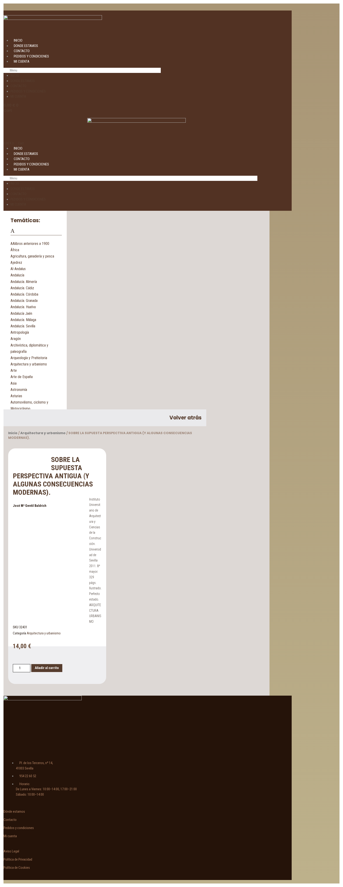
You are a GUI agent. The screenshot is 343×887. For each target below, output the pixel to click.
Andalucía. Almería (23, 281)
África (14, 250)
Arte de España (21, 377)
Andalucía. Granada (24, 300)
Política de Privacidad (18, 859)
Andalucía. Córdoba (24, 294)
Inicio (18, 40)
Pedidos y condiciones (31, 56)
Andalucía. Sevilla (22, 326)
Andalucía (17, 275)
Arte (13, 370)
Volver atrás (185, 417)
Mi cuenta (21, 61)
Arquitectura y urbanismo (28, 364)
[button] (82, 70)
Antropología (19, 332)
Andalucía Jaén (21, 313)
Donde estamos (26, 46)
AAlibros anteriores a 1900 (29, 243)
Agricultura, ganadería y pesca (32, 256)
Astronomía (18, 389)
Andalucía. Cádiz (22, 288)
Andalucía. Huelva (23, 307)
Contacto (22, 51)
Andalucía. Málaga (23, 320)
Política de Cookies (17, 868)
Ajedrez (16, 262)
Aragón (15, 338)
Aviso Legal (11, 851)
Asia (13, 383)
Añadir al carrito (47, 668)
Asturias (16, 396)
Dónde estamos (14, 811)
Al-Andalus (18, 269)
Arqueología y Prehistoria (28, 358)
